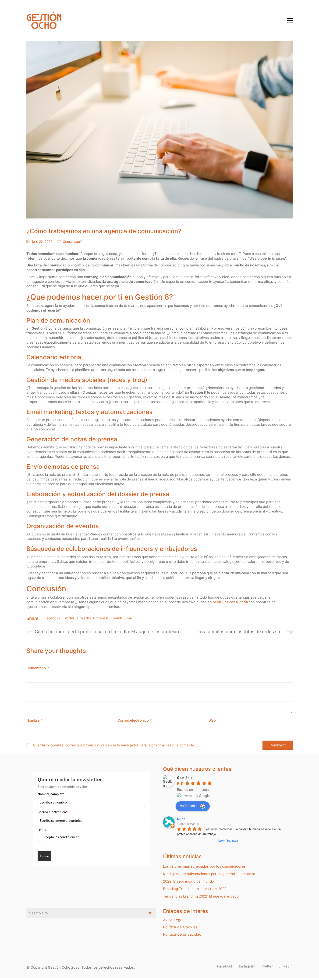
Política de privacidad (182, 934)
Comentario (38, 668)
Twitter (68, 618)
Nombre (34, 720)
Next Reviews (228, 840)
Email (129, 618)
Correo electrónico (134, 720)
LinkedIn (84, 618)
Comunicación (73, 242)
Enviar (44, 856)
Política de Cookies (180, 927)
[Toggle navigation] (290, 20)
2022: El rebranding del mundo (188, 881)
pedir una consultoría (230, 602)
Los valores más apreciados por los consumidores (204, 866)
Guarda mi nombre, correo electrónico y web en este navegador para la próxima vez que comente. (114, 745)
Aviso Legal (173, 919)
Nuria (181, 818)
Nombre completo (51, 794)
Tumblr (116, 618)
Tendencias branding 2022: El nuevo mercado (201, 896)
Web (212, 720)
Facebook (52, 618)
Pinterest (100, 618)
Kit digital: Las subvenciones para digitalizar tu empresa (209, 874)
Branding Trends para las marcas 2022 (195, 889)
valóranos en (189, 805)
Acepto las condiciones (61, 837)
